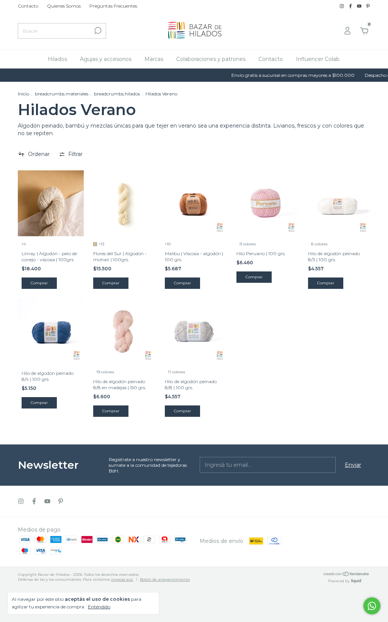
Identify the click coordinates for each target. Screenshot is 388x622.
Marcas (153, 59)
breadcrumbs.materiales (61, 94)
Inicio (23, 94)
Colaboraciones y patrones (211, 59)
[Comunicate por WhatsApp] (371, 605)
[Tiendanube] (346, 574)
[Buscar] (97, 30)
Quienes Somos (64, 6)
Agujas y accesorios (105, 59)
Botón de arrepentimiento (165, 579)
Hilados (57, 59)
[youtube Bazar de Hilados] (360, 6)
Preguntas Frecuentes (113, 6)
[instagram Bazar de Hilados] (342, 6)
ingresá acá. (122, 579)
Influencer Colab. (318, 59)
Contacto (28, 6)
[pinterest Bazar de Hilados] (368, 6)
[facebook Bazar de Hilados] (351, 6)
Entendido (99, 607)
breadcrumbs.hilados (117, 94)
